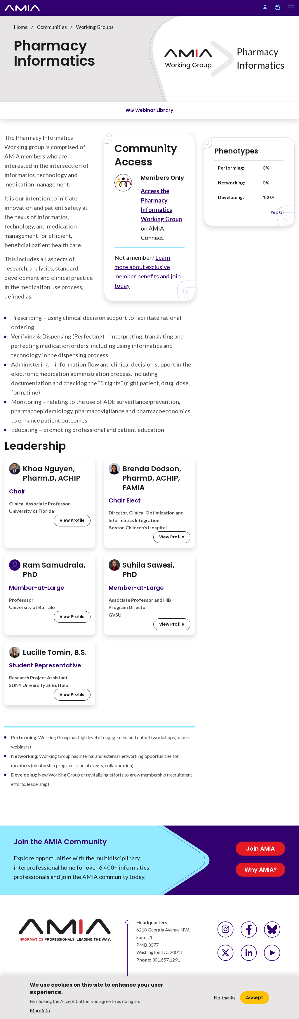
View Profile (72, 520)
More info (40, 1010)
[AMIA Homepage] (29, 8)
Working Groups (95, 27)
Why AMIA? (260, 870)
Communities (52, 27)
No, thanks (224, 997)
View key (277, 212)
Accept (254, 997)
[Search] (277, 8)
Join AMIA (260, 848)
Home (21, 27)
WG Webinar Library (149, 110)
